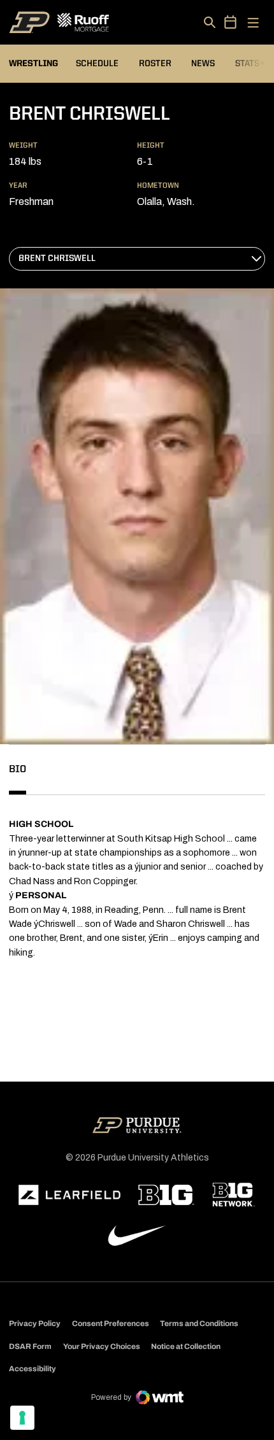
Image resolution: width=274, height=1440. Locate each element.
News (203, 63)
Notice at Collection (185, 1346)
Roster (155, 63)
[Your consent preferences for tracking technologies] (22, 1418)
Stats (250, 63)
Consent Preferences (110, 1323)
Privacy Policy (35, 1323)
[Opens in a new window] (69, 1195)
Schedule (97, 63)
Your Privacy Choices (101, 1346)
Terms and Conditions (199, 1323)
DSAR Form (30, 1346)
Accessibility (32, 1368)
